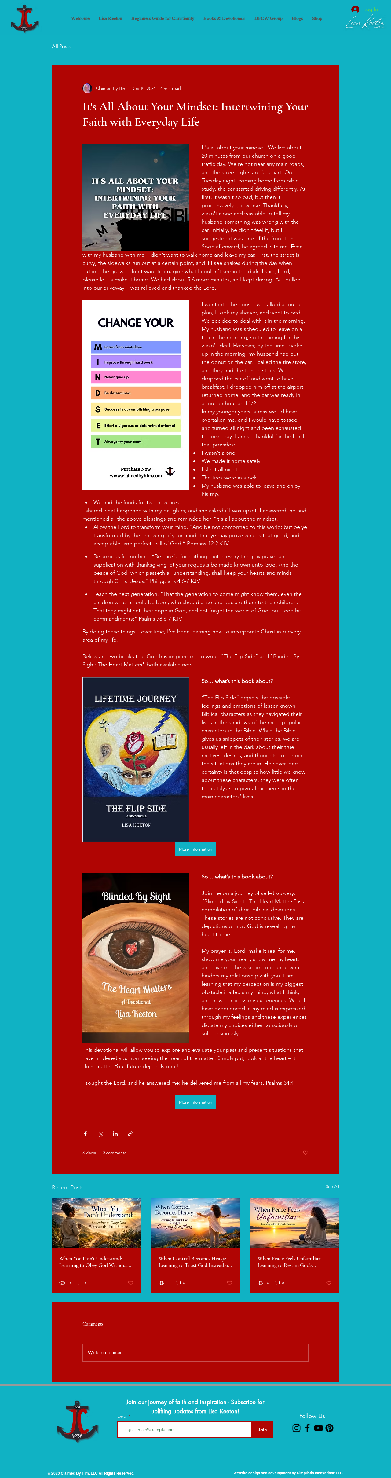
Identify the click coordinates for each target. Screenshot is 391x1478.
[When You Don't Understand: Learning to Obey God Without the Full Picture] (96, 1223)
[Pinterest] (329, 1428)
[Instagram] (296, 1428)
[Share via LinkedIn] (115, 1134)
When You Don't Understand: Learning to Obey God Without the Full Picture (93, 1261)
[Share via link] (130, 1134)
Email (123, 1416)
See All (332, 1186)
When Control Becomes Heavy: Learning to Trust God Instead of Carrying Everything (194, 1261)
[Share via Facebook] (85, 1134)
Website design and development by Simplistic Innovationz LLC (288, 1473)
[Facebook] (307, 1428)
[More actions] (305, 88)
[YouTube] (318, 1428)
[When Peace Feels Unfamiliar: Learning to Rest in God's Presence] (294, 1223)
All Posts (61, 46)
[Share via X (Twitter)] (100, 1134)
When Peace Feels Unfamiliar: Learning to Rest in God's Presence (290, 1261)
